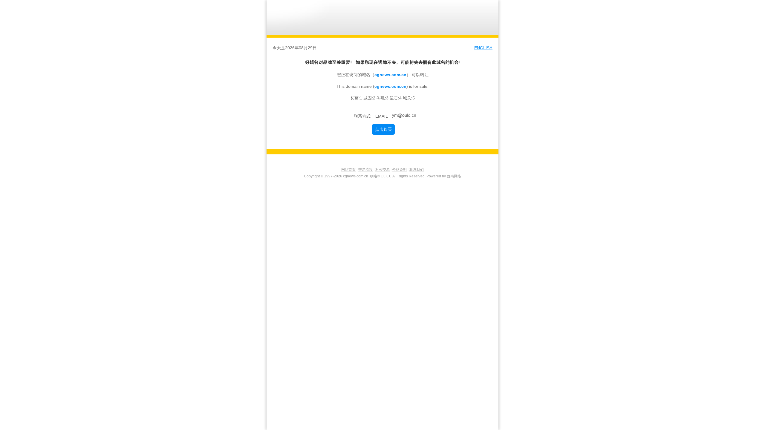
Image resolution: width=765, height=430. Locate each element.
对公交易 (382, 170)
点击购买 (383, 129)
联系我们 (416, 170)
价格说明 (399, 170)
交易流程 (365, 170)
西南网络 (454, 176)
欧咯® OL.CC (381, 176)
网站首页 (348, 170)
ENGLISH (483, 47)
